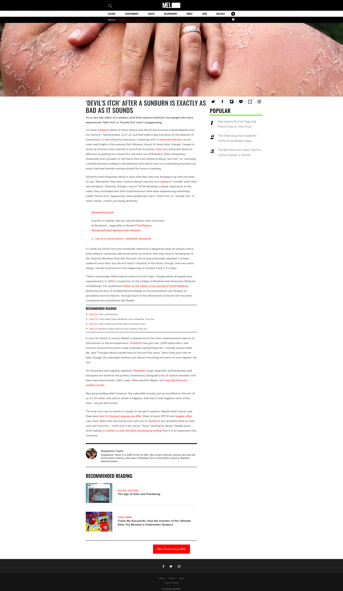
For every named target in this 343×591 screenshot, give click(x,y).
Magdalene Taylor (125, 20)
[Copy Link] (250, 101)
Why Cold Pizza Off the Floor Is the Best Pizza (117, 324)
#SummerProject (101, 230)
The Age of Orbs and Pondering (139, 494)
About (161, 578)
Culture (111, 13)
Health (151, 13)
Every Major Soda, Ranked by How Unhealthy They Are (121, 319)
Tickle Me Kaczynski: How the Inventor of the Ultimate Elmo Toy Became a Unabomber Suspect (154, 522)
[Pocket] (241, 101)
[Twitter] (213, 101)
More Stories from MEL (171, 549)
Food (204, 13)
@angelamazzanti (102, 212)
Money (190, 13)
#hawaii (135, 230)
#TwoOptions (143, 225)
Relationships (170, 13)
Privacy (172, 578)
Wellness (220, 13)
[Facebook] (222, 101)
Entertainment (132, 13)
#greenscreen (121, 230)
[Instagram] (259, 101)
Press (181, 578)
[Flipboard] (231, 101)
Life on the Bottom (103, 314)
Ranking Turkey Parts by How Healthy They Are (118, 328)
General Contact (171, 583)
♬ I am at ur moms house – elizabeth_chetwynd (121, 238)
